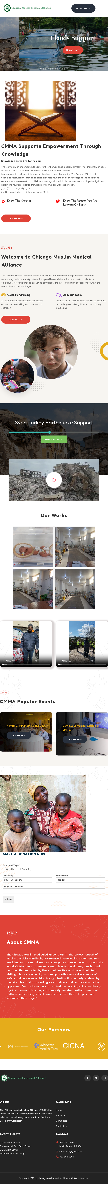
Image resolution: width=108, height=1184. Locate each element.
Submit (8, 899)
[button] (3, 44)
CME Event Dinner (9, 1149)
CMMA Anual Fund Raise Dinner (15, 1146)
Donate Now (16, 218)
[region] (54, 44)
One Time (11, 869)
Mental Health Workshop (12, 1153)
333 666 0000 (66, 1156)
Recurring (26, 869)
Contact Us (16, 319)
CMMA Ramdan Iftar (10, 1142)
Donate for (63, 875)
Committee (61, 1120)
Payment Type (11, 865)
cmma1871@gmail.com (70, 1151)
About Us (60, 1115)
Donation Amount (13, 886)
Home (59, 1110)
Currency (8, 875)
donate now (54, 439)
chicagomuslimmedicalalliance (54, 1178)
